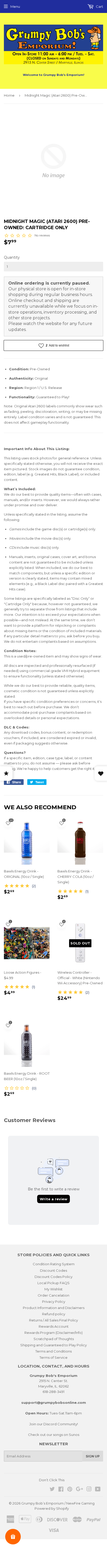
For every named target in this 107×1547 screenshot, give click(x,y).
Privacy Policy (53, 1301)
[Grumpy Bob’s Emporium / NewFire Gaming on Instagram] (89, 1490)
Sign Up (93, 1456)
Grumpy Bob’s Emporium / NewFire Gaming (58, 1503)
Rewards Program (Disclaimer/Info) (53, 1333)
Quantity (12, 257)
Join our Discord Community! (53, 1424)
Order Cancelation (53, 1295)
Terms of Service (53, 1357)
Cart (99, 6)
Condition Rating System (54, 1264)
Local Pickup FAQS (53, 1283)
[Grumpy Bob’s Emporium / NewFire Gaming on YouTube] (98, 1490)
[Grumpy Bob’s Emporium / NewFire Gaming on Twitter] (52, 1490)
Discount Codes (53, 1270)
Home (9, 95)
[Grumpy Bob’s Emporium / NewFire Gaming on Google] (79, 1490)
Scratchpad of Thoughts (54, 1339)
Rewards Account (54, 1326)
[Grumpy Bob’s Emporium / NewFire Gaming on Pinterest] (69, 1490)
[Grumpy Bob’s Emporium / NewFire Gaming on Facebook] (61, 1490)
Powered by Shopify (52, 1508)
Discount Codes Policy (53, 1277)
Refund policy (53, 1314)
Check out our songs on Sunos (53, 1435)
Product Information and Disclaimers (53, 1308)
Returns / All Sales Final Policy (53, 1320)
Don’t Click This (51, 1480)
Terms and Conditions (53, 1351)
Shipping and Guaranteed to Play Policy (53, 1345)
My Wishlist (53, 1289)
